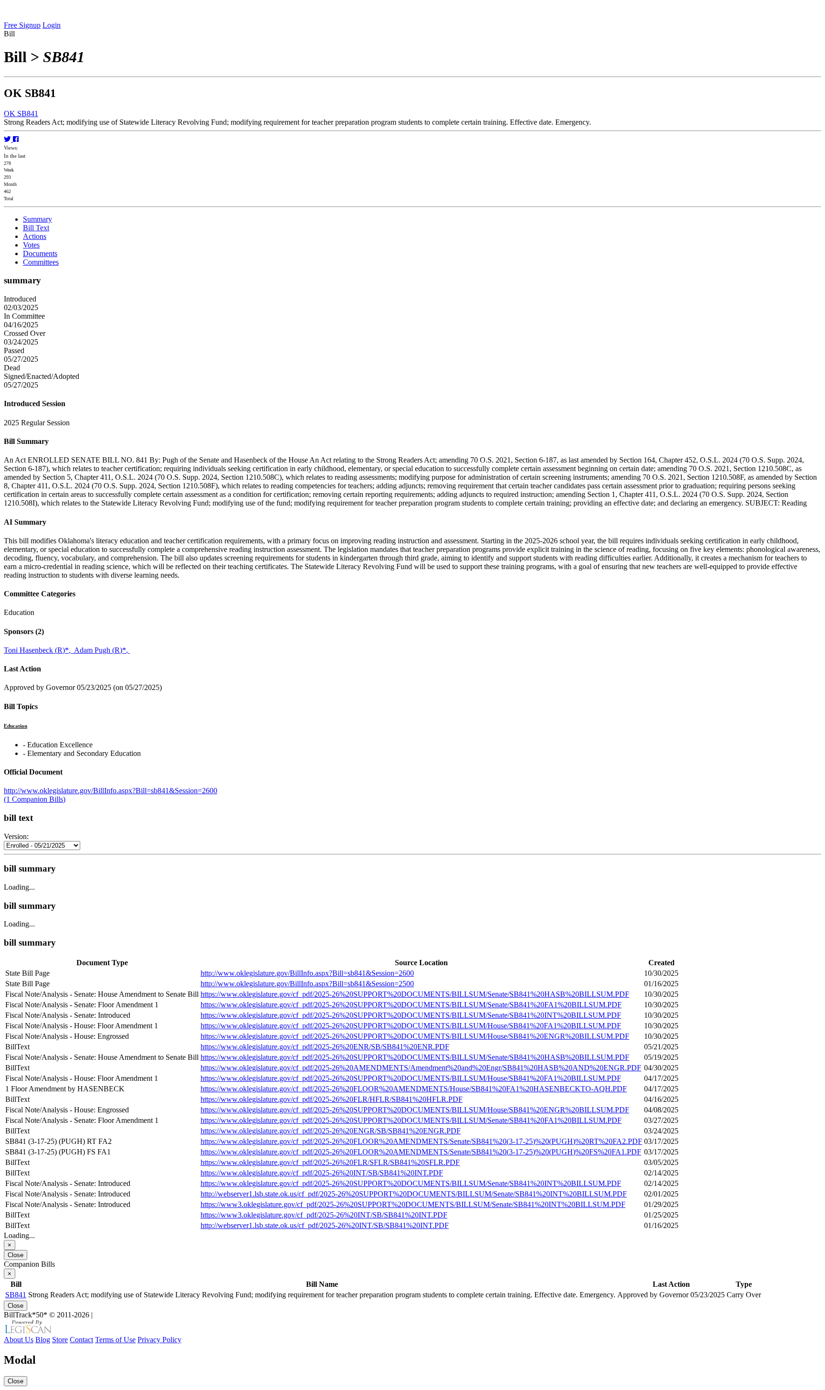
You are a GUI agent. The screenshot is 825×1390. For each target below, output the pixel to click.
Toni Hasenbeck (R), (39, 650)
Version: (16, 836)
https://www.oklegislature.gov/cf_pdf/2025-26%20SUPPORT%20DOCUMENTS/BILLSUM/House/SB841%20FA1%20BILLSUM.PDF (411, 1026)
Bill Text (36, 228)
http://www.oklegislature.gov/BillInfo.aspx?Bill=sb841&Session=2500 (307, 984)
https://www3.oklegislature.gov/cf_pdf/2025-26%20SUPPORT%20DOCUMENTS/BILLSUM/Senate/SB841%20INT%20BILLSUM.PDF (413, 1204)
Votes (31, 245)
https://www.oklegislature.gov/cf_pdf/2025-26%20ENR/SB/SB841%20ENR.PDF (325, 1047)
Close (15, 1255)
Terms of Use (115, 1340)
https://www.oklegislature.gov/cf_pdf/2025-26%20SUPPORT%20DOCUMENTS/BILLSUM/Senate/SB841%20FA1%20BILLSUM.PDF (411, 1005)
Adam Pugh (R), (102, 650)
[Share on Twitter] (8, 139)
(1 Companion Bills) (34, 799)
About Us (18, 1340)
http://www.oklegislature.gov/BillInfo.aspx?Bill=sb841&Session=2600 (110, 791)
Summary (37, 219)
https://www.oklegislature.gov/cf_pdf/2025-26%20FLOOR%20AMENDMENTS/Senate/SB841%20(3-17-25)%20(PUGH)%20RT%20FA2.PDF (421, 1141)
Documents (40, 253)
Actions (34, 236)
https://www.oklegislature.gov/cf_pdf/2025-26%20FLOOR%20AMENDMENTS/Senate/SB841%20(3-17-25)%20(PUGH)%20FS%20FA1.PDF (421, 1152)
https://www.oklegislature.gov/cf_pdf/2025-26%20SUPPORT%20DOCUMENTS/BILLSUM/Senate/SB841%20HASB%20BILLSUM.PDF (415, 994)
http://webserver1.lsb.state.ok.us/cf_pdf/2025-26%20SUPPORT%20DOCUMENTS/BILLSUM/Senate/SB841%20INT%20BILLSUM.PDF (414, 1194)
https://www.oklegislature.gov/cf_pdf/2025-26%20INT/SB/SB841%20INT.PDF (322, 1173)
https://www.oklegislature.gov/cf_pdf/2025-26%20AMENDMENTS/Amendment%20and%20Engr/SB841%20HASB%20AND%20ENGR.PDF (421, 1068)
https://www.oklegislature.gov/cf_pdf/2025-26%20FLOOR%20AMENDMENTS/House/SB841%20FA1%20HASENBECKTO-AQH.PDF (414, 1089)
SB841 (15, 1295)
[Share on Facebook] (16, 139)
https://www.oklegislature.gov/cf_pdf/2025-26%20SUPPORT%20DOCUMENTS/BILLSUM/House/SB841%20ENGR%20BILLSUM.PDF (415, 1036)
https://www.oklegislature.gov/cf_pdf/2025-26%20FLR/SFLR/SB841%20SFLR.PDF (330, 1162)
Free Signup (22, 25)
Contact (81, 1340)
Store (60, 1340)
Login (51, 25)
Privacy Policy (159, 1340)
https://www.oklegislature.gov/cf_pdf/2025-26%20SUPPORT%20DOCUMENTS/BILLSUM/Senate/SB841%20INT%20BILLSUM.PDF (411, 1015)
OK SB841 (21, 113)
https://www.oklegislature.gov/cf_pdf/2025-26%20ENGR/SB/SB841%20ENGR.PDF (331, 1131)
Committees (41, 262)
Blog (42, 1340)
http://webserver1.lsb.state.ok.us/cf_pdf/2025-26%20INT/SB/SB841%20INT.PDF (325, 1225)
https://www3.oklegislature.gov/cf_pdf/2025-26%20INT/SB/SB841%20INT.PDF (324, 1215)
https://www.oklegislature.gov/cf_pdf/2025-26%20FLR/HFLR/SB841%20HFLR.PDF (332, 1099)
